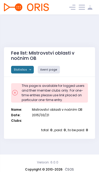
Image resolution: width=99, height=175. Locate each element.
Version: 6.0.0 (47, 162)
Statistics (21, 70)
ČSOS (69, 169)
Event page (48, 70)
